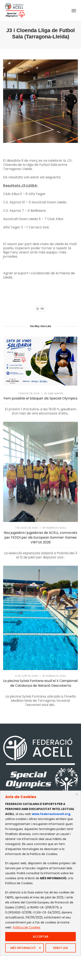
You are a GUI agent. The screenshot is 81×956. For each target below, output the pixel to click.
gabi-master (55, 393)
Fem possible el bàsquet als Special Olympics (40, 398)
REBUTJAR (60, 948)
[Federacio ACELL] (15, 10)
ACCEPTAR (40, 937)
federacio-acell (56, 527)
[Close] (76, 794)
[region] (40, 873)
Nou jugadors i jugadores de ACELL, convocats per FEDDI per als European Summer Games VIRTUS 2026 (40, 537)
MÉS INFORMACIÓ (23, 948)
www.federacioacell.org (51, 814)
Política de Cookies (26, 927)
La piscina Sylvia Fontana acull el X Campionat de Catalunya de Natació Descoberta (40, 683)
